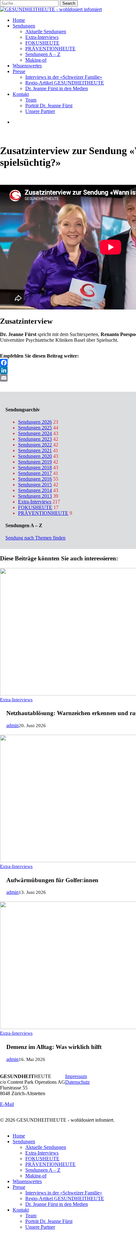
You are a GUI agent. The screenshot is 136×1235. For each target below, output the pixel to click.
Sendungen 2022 (35, 444)
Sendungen (24, 1141)
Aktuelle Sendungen (45, 1147)
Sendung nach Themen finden (35, 537)
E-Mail (7, 1104)
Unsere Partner (40, 1227)
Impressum (76, 1076)
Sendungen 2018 (35, 467)
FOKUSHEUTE (35, 507)
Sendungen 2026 (35, 422)
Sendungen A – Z (42, 1170)
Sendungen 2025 (35, 427)
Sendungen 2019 (35, 462)
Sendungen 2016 (35, 479)
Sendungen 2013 (35, 496)
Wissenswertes (27, 1181)
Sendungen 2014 (35, 490)
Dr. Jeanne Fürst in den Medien (56, 1204)
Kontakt (21, 1210)
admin (12, 725)
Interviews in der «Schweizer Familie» (63, 1192)
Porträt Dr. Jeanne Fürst (48, 1221)
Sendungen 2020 (35, 456)
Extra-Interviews (34, 501)
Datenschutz (77, 1082)
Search (68, 3)
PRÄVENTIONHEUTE (43, 513)
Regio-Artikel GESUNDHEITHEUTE (64, 1198)
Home (19, 1135)
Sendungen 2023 (35, 439)
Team (30, 1215)
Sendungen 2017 (35, 473)
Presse (19, 1187)
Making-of (35, 1175)
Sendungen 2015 (35, 484)
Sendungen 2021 (35, 450)
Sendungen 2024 (35, 433)
